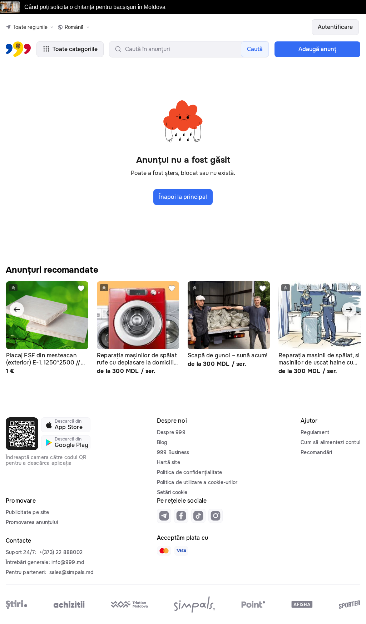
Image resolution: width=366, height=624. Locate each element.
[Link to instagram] (215, 516)
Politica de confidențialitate (189, 472)
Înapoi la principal (183, 197)
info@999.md (67, 562)
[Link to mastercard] (164, 551)
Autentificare (335, 27)
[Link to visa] (181, 551)
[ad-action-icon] (81, 288)
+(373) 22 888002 (61, 552)
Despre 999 (171, 432)
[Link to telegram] (164, 516)
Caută (255, 49)
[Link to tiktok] (198, 516)
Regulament (315, 432)
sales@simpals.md (71, 572)
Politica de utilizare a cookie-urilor (197, 482)
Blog (162, 442)
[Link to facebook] (181, 516)
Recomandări (316, 452)
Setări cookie (172, 492)
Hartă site (168, 462)
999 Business (173, 452)
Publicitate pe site (27, 512)
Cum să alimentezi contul (330, 442)
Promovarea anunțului (32, 522)
